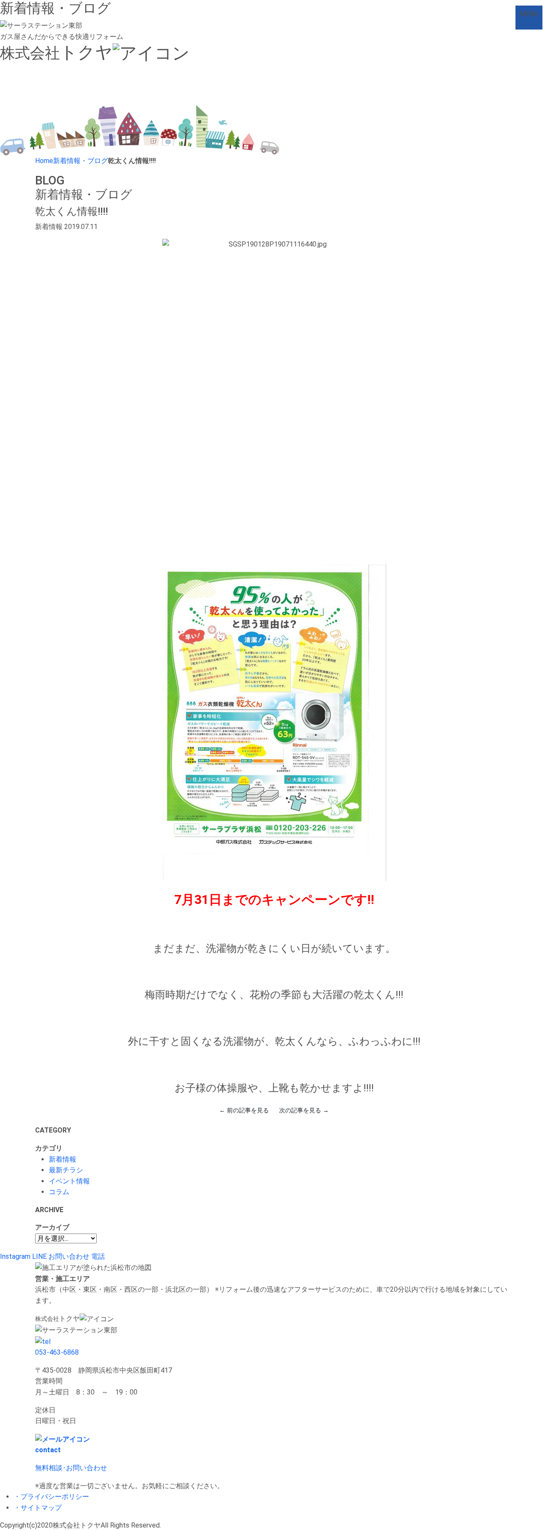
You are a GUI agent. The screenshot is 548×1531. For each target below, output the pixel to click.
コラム (59, 1192)
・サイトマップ (38, 1508)
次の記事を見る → (304, 1110)
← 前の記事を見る (244, 1110)
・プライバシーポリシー (51, 1496)
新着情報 (62, 1159)
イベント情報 (69, 1181)
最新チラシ (66, 1170)
